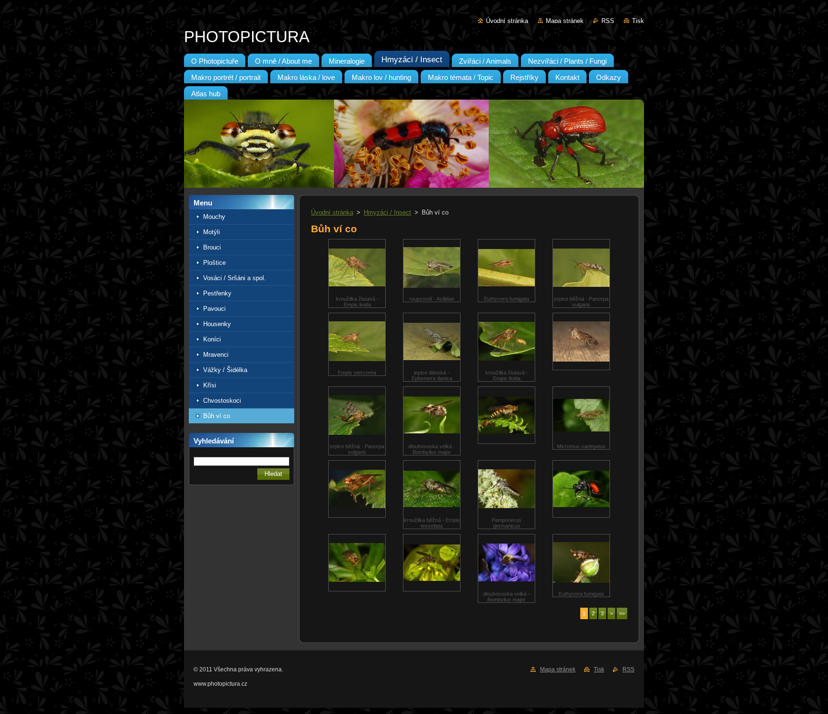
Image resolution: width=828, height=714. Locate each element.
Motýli (211, 232)
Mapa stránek (565, 20)
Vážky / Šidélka (225, 370)
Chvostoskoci (222, 400)
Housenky (217, 324)
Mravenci (216, 354)
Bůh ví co (216, 415)
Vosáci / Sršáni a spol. (234, 278)
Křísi (209, 385)
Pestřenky (217, 293)
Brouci (212, 247)
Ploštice (214, 262)
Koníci (212, 339)
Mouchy (214, 216)
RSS (607, 20)
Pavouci (214, 308)
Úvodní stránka (507, 20)
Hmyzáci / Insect (387, 212)
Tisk (638, 20)
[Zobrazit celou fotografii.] (581, 341)
